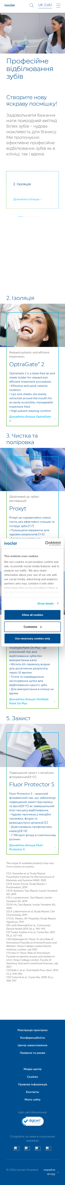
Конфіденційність (32, 1037)
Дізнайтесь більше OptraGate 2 (30, 418)
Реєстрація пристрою (33, 1030)
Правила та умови (32, 1053)
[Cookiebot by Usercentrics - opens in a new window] (46, 543)
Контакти (32, 1092)
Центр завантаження (32, 1045)
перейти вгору (49, 1172)
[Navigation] (58, 5)
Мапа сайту (32, 1099)
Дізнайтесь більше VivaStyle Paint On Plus (29, 701)
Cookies (32, 1077)
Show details (45, 603)
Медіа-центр (33, 1069)
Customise (30, 626)
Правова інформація (32, 1084)
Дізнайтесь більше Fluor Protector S (26, 847)
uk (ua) (45, 5)
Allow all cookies (32, 614)
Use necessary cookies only (32, 638)
